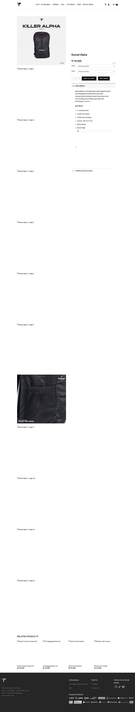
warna (73, 65)
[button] (105, 4)
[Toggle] (73, 86)
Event (79, 4)
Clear (113, 63)
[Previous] (17, 656)
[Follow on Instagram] (116, 687)
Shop (38, 4)
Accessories (45, 4)
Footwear (70, 4)
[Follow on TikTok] (119, 687)
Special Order (88, 4)
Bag (62, 4)
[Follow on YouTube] (123, 687)
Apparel (55, 4)
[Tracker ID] (19, 4)
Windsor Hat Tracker (101, 666)
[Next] (117, 656)
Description (80, 86)
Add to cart (89, 78)
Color (73, 71)
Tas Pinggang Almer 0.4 (50, 666)
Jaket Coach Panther (75, 666)
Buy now (104, 78)
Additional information (84, 171)
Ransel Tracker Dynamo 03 (25, 666)
